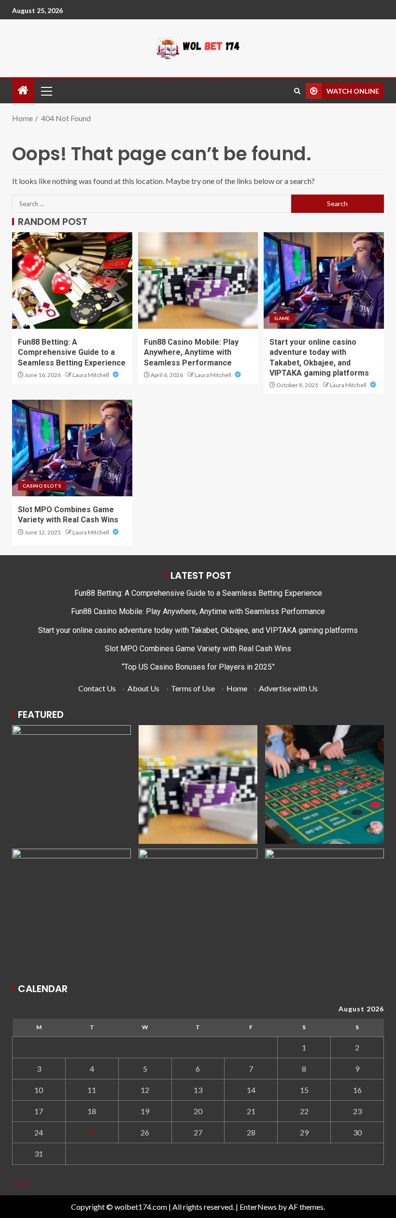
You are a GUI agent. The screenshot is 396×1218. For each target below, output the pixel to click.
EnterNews (258, 1206)
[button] (46, 91)
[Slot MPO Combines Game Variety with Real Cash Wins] (72, 448)
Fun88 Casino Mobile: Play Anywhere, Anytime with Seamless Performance (191, 352)
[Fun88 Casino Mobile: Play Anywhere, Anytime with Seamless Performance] (198, 280)
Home (236, 688)
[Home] (23, 91)
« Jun (20, 1183)
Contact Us (97, 688)
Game (282, 318)
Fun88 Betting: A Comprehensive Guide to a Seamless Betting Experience (72, 352)
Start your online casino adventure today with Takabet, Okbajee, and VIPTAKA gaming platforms (198, 630)
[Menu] (46, 91)
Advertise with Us (288, 688)
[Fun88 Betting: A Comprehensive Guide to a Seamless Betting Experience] (72, 280)
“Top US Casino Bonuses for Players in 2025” (198, 667)
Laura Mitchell (91, 374)
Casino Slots (42, 486)
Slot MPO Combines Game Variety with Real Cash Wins (198, 648)
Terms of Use (193, 688)
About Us (143, 688)
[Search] (297, 91)
